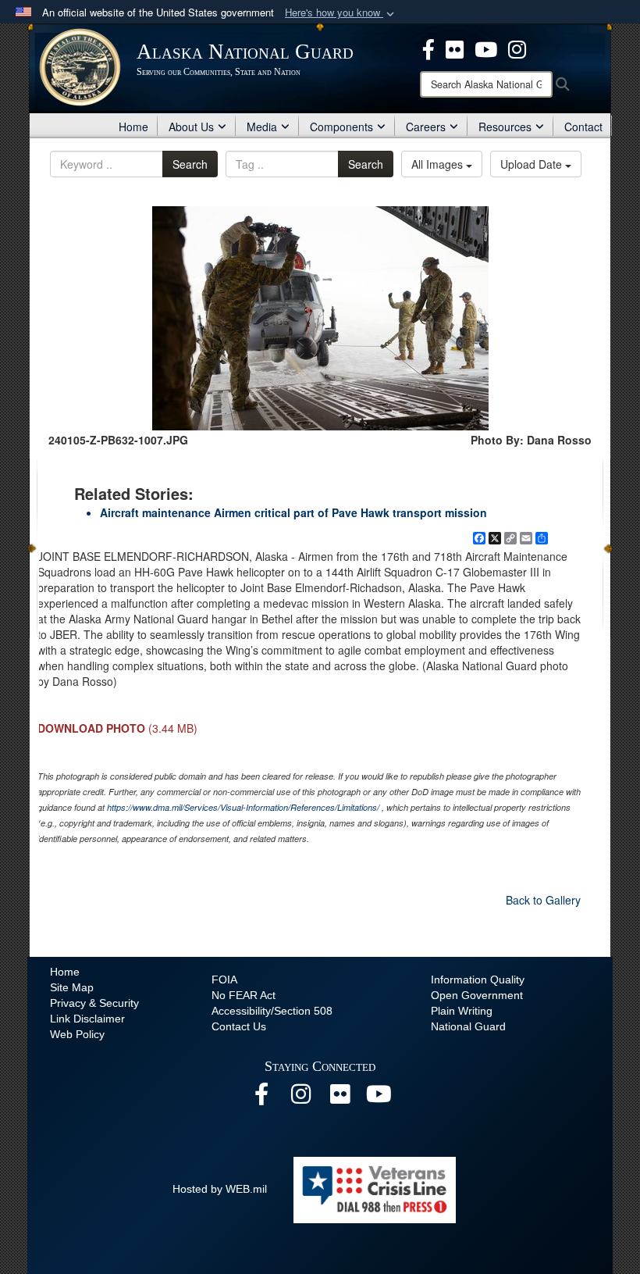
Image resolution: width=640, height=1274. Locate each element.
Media (262, 126)
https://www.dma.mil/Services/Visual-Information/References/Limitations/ (243, 807)
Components (341, 126)
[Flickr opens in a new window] (455, 47)
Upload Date (532, 164)
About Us (191, 126)
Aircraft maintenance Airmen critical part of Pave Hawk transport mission (293, 512)
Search (190, 164)
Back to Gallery (543, 900)
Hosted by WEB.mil (219, 1189)
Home (133, 126)
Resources (505, 126)
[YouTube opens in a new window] (486, 47)
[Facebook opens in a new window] (428, 47)
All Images (438, 164)
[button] (341, 13)
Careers (426, 126)
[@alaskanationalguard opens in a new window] (300, 1098)
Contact (583, 126)
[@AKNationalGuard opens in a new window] (517, 47)
